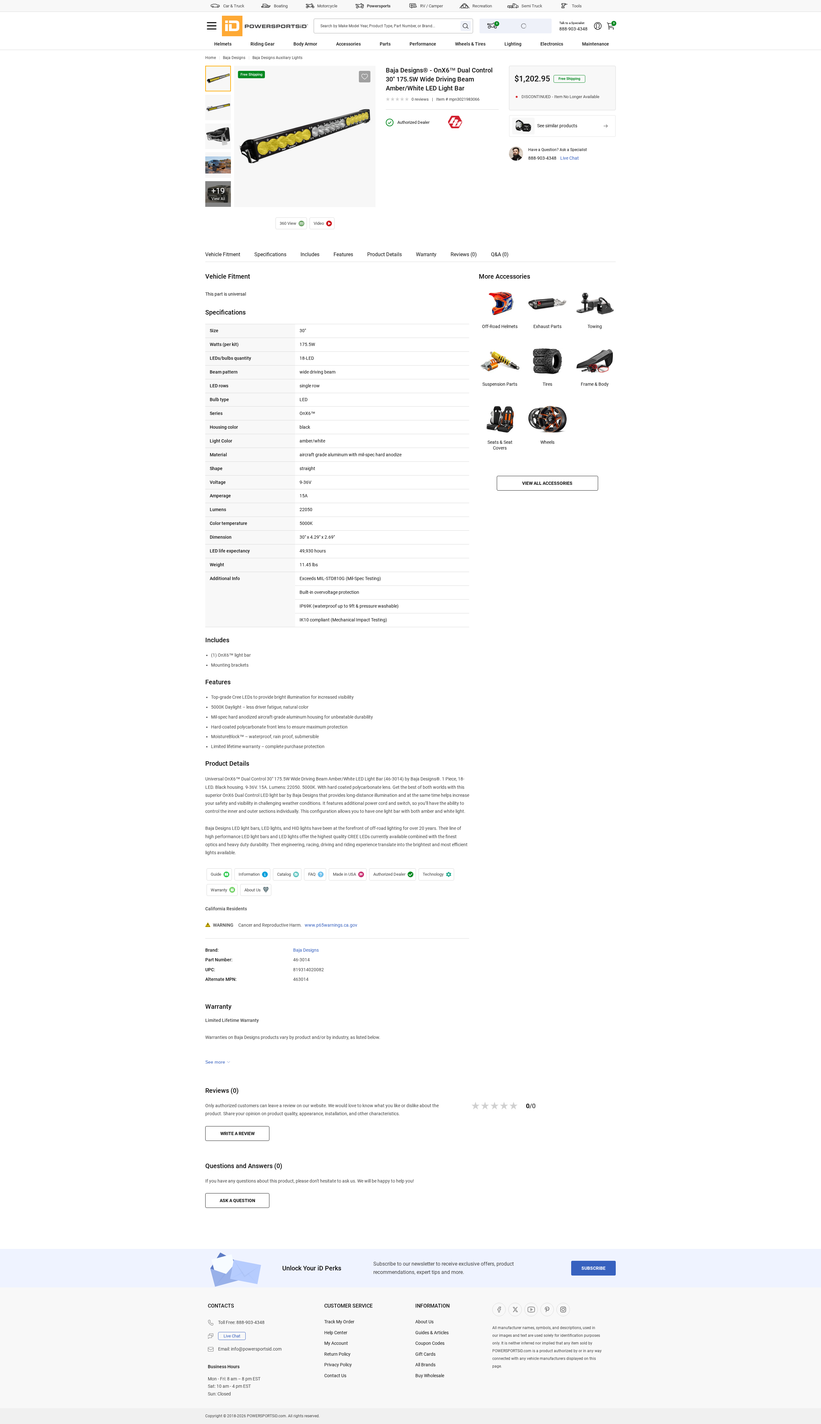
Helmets (223, 43)
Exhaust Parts (547, 326)
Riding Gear (262, 43)
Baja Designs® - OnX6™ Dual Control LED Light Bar (321, 223)
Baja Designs (234, 57)
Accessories (348, 43)
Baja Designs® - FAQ (315, 874)
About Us (424, 1321)
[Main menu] (211, 26)
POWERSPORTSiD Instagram (563, 1309)
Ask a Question (237, 1200)
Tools (577, 6)
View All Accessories (547, 483)
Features (343, 254)
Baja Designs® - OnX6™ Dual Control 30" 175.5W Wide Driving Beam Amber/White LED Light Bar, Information (252, 874)
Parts (385, 43)
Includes (309, 254)
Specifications (270, 254)
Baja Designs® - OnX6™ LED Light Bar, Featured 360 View (291, 223)
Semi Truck (531, 6)
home (210, 57)
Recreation (482, 6)
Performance (423, 43)
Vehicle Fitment (222, 254)
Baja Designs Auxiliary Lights (277, 57)
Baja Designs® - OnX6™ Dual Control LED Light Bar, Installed (218, 165)
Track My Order (339, 1321)
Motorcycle (327, 6)
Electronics (551, 43)
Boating (281, 6)
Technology (436, 874)
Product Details (384, 254)
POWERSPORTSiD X (515, 1309)
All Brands (425, 1364)
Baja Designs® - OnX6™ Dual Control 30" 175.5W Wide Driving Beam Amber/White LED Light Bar (218, 78)
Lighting (512, 43)
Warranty (426, 254)
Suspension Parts (499, 384)
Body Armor (305, 43)
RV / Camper (431, 6)
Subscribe (593, 1268)
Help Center (335, 1332)
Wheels (547, 442)
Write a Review (237, 1133)
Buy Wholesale (429, 1375)
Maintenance (595, 43)
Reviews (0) (464, 254)
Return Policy (337, 1354)
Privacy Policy (338, 1364)
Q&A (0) (500, 254)
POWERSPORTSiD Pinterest (547, 1309)
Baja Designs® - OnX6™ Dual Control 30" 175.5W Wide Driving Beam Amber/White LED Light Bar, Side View (218, 136)
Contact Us (335, 1375)
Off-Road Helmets (500, 326)
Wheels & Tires (470, 43)
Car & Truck (233, 6)
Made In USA (348, 874)
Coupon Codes (429, 1343)
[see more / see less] (217, 1062)
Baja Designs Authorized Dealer (392, 874)
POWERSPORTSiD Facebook (499, 1309)
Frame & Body (595, 384)
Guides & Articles (432, 1332)
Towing (595, 326)
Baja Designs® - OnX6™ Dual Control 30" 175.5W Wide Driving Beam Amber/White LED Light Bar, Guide (219, 874)
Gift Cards (425, 1354)
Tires (547, 384)
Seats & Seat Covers (499, 445)
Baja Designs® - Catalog (287, 874)
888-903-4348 (573, 28)
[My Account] (597, 26)
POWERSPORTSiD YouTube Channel (531, 1309)
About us (255, 890)
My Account (336, 1343)
